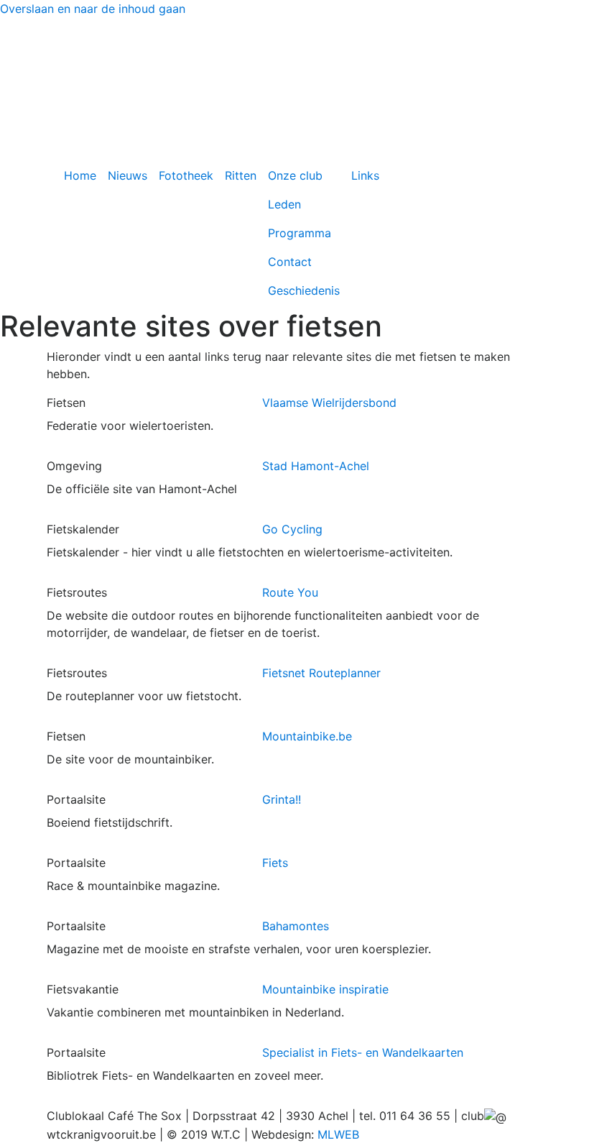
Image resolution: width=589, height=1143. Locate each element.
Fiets (275, 862)
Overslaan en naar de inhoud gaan (92, 8)
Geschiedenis (304, 290)
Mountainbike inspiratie (325, 989)
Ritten (240, 175)
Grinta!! (281, 799)
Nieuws (127, 175)
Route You (290, 592)
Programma (299, 233)
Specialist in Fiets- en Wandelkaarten (362, 1052)
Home (80, 175)
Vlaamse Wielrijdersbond (329, 402)
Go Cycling (292, 529)
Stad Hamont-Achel (315, 466)
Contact (290, 261)
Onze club (295, 175)
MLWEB (338, 1134)
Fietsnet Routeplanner (321, 673)
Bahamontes (295, 926)
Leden (284, 204)
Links (365, 175)
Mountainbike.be (307, 736)
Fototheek (186, 175)
